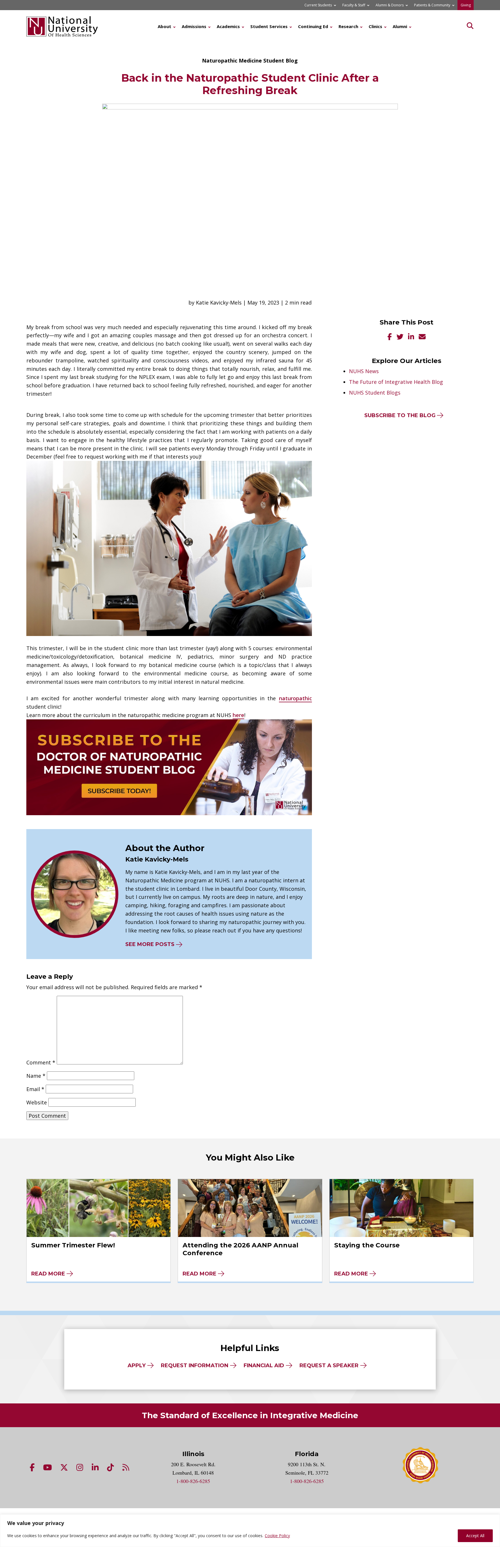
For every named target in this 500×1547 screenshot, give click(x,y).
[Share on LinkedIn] (411, 337)
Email (35, 1089)
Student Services (269, 26)
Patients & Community (432, 5)
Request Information (194, 1365)
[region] (250, 1530)
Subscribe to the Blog (399, 415)
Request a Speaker (329, 1365)
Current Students (318, 5)
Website (36, 1102)
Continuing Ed (313, 26)
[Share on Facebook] (389, 337)
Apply (137, 1365)
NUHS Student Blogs (374, 392)
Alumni (400, 26)
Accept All (475, 1535)
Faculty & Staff (353, 5)
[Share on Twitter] (399, 337)
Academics (228, 26)
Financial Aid (264, 1365)
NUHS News (364, 371)
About (164, 26)
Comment (40, 1062)
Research (348, 26)
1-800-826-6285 (193, 1481)
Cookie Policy (277, 1535)
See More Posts (149, 944)
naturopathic (295, 698)
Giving (466, 5)
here (238, 715)
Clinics (375, 26)
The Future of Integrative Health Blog (396, 381)
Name (35, 1075)
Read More (48, 1274)
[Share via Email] (422, 337)
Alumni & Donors (390, 5)
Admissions (194, 26)
